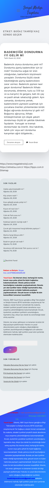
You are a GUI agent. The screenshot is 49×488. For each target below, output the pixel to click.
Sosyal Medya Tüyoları (32, 10)
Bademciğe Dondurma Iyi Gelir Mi (23, 53)
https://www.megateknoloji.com (16, 163)
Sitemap (4, 170)
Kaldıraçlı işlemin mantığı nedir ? (15, 222)
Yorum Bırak (33, 142)
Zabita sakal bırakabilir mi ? (13, 189)
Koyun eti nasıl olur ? (11, 209)
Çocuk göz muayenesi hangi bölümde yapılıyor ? (21, 228)
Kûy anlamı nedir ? (10, 196)
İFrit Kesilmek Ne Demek (12, 373)
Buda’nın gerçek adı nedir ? (13, 242)
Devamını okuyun (15, 143)
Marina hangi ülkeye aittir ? (13, 235)
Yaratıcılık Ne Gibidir (11, 381)
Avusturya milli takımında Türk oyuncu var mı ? (21, 248)
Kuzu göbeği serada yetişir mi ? (15, 202)
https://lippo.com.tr (34, 167)
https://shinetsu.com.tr (11, 167)
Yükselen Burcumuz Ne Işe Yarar (15, 365)
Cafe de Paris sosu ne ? (12, 215)
